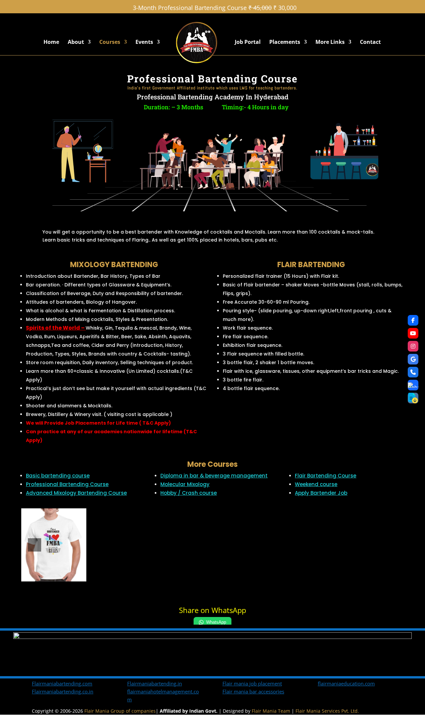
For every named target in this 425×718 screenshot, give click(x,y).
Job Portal (248, 43)
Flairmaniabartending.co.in (62, 691)
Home (51, 43)
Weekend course (316, 484)
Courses (109, 43)
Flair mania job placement (252, 683)
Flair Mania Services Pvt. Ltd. (327, 711)
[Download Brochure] (413, 398)
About (76, 43)
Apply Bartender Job (321, 492)
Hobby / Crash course (188, 492)
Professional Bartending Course (67, 484)
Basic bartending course (58, 475)
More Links (330, 43)
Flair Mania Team (271, 711)
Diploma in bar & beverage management (214, 475)
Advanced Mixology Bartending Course (76, 492)
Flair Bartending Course (325, 475)
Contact (370, 43)
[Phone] (413, 372)
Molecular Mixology (185, 484)
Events (144, 43)
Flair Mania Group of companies (120, 711)
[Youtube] (413, 333)
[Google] (413, 359)
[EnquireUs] (413, 385)
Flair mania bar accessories (253, 691)
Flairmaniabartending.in (154, 683)
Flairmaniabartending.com (62, 683)
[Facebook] (413, 320)
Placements (284, 43)
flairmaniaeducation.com (346, 683)
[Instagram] (413, 346)
